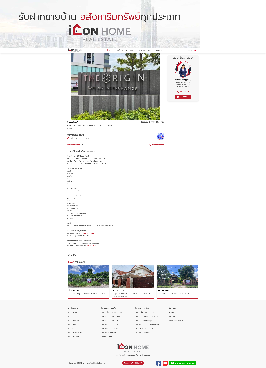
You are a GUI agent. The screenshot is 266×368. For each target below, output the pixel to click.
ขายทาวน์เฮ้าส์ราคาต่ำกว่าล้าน (110, 316)
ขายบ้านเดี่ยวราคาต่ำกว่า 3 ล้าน (111, 312)
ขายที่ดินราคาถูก (106, 336)
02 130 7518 (91, 246)
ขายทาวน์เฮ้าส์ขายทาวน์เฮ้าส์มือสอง (146, 316)
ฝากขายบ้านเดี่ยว (72, 312)
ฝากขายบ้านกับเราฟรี (120, 50)
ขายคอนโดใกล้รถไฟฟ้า (108, 332)
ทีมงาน (132, 50)
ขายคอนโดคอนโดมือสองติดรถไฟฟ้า (147, 324)
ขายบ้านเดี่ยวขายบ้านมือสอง (144, 312)
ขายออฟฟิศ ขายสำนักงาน (143, 332)
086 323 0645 (88, 233)
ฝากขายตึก (70, 328)
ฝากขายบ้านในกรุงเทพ (74, 332)
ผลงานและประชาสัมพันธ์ (145, 50)
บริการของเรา (173, 312)
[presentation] (66, 85)
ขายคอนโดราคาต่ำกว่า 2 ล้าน (110, 328)
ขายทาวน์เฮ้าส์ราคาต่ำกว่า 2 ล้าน (111, 320)
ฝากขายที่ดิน (70, 316)
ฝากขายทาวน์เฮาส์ (72, 320)
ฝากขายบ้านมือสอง (73, 336)
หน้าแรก (108, 50)
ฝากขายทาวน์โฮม (72, 324)
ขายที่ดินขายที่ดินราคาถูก (143, 320)
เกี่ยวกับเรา (159, 50)
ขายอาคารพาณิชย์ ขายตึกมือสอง (146, 328)
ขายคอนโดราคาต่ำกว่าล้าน (109, 324)
